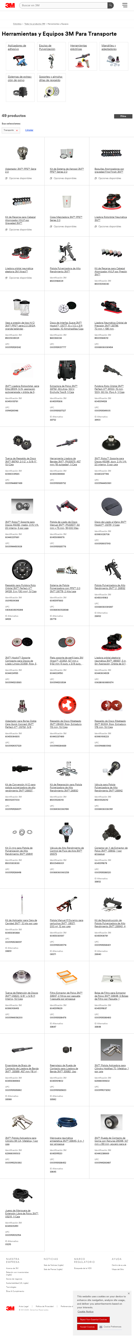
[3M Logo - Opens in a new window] (10, 5)
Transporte (9, 130)
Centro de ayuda (119, 1265)
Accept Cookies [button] (87, 1327)
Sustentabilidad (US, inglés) (17, 1283)
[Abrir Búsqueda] (124, 6)
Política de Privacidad (44, 1307)
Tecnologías (11, 1287)
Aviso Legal (23, 1307)
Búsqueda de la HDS (82, 1268)
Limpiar (29, 130)
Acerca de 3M (12, 1268)
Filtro (123, 116)
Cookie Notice (86, 1312)
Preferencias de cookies (71, 1307)
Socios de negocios (14, 1279)
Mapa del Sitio (118, 1269)
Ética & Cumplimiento (15, 1291)
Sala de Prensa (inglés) (53, 1269)
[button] (110, 1327)
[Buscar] (110, 5)
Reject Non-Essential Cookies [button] (93, 1320)
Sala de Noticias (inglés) (54, 1265)
